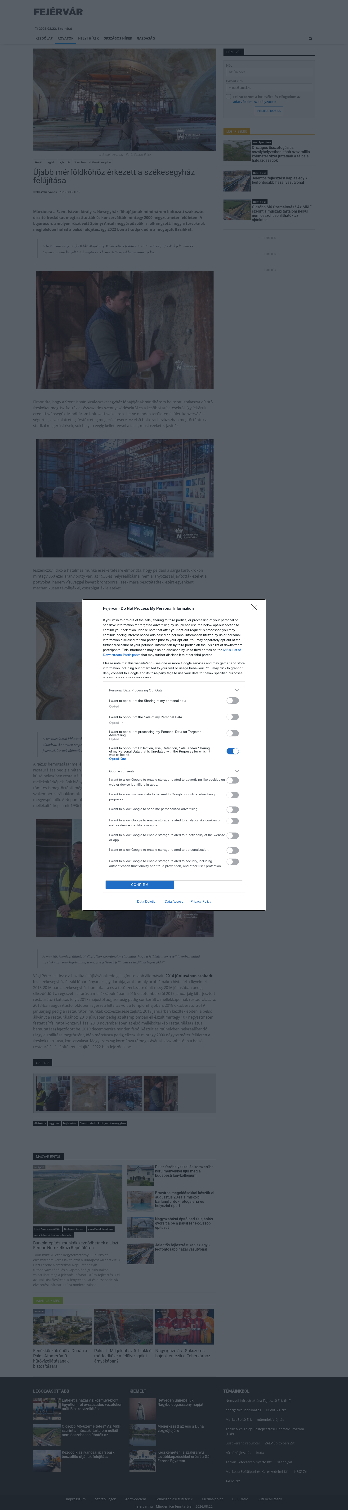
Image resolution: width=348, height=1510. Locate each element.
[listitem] (174, 690)
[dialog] (174, 755)
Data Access (174, 901)
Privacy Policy (201, 901)
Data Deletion (147, 901)
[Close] (255, 608)
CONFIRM (140, 884)
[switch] (233, 700)
